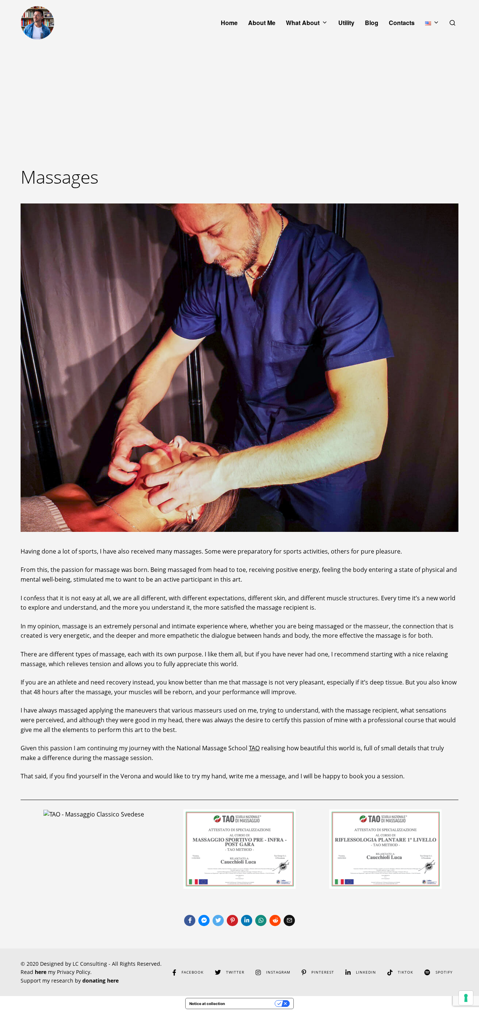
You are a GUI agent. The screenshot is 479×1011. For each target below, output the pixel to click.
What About (303, 22)
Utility (346, 22)
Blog (371, 22)
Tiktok (405, 972)
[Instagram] (258, 972)
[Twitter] (218, 920)
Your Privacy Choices (252, 1003)
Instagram (278, 972)
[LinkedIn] (348, 972)
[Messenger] (204, 920)
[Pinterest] (232, 920)
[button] (27, 368)
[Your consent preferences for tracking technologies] (466, 998)
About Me (261, 22)
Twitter (235, 972)
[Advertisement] (239, 101)
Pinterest (322, 972)
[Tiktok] (389, 972)
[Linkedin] (246, 920)
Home (229, 22)
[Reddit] (275, 920)
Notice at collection (207, 1003)
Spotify (444, 972)
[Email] (289, 920)
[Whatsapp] (260, 920)
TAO (254, 748)
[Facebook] (189, 920)
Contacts (402, 22)
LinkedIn (366, 972)
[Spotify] (427, 972)
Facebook (192, 972)
